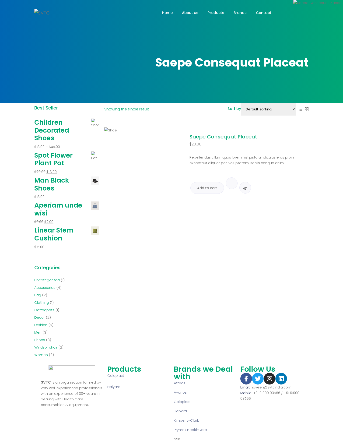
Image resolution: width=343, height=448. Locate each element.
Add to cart (207, 187)
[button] (232, 183)
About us (190, 12)
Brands (240, 12)
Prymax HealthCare (190, 429)
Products (216, 12)
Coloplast (115, 375)
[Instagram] (269, 379)
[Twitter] (258, 379)
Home (167, 12)
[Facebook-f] (246, 379)
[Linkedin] (281, 379)
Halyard (113, 386)
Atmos (179, 383)
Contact (263, 12)
